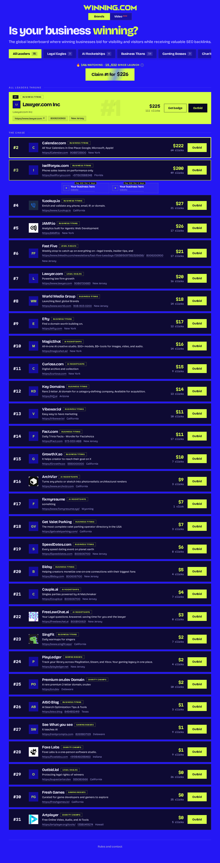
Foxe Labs (50, 747)
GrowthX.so (52, 454)
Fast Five (49, 246)
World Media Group (58, 296)
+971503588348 (82, 175)
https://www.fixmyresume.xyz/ (60, 508)
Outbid (198, 108)
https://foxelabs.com (55, 756)
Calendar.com (54, 143)
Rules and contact (110, 846)
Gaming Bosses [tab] (176, 54)
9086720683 (82, 283)
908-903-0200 (82, 305)
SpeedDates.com (56, 544)
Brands (99, 16)
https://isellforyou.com (56, 175)
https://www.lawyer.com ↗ (30, 118)
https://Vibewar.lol (53, 418)
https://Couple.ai (52, 598)
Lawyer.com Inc (41, 104)
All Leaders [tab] (24, 54)
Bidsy (47, 567)
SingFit (48, 634)
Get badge (175, 108)
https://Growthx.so (53, 463)
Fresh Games (53, 792)
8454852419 (71, 711)
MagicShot (51, 341)
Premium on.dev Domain (63, 679)
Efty (45, 319)
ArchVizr (49, 476)
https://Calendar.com (55, 152)
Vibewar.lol (51, 409)
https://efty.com (52, 328)
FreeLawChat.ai (55, 612)
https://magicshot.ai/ (55, 351)
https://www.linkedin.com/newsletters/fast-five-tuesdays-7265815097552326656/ (93, 255)
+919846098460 (80, 756)
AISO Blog (50, 702)
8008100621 (78, 621)
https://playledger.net (55, 666)
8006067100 (82, 553)
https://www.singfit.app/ (57, 644)
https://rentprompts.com (57, 734)
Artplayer (50, 815)
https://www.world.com (56, 305)
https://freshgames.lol (55, 801)
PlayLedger (51, 657)
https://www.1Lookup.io (56, 210)
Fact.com (50, 431)
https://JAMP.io (51, 233)
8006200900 (58, 118)
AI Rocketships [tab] (96, 54)
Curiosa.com (53, 364)
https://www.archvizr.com (58, 486)
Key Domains (53, 386)
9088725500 (78, 152)
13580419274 (85, 824)
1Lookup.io (51, 201)
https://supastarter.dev (56, 779)
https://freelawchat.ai (55, 621)
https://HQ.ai (49, 396)
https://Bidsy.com (53, 576)
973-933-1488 (73, 441)
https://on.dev (50, 689)
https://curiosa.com (54, 373)
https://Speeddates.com (57, 553)
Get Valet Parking (57, 522)
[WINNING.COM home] (109, 8)
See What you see (57, 724)
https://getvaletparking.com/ (60, 531)
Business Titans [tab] (136, 54)
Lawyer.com (52, 274)
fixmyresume (53, 499)
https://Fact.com (52, 441)
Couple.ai (50, 589)
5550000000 (75, 463)
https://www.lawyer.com (57, 283)
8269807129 (83, 734)
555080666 (80, 779)
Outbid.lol (50, 770)
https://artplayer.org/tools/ (58, 824)
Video (120, 16)
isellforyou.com (55, 165)
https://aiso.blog (52, 711)
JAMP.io (48, 223)
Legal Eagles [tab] (59, 54)
